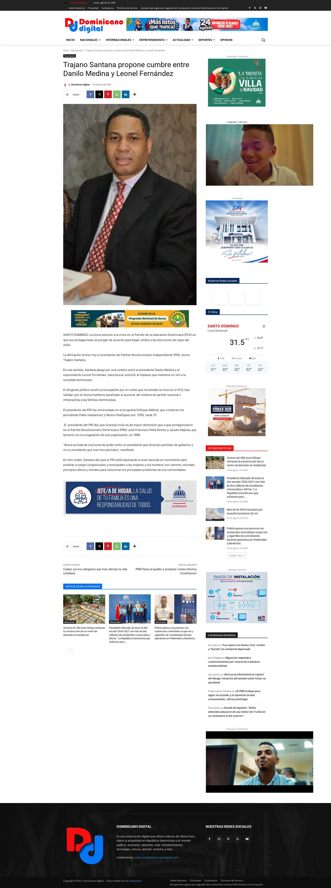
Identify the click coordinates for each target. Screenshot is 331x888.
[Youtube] (265, 8)
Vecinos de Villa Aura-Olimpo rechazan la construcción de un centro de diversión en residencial (84, 631)
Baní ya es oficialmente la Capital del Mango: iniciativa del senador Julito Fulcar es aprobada (236, 678)
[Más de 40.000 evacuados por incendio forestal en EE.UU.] (215, 514)
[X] (99, 94)
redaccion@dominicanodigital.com (156, 857)
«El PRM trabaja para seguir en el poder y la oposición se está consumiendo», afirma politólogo (234, 695)
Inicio (66, 50)
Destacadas (69, 622)
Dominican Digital (80, 84)
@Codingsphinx (133, 880)
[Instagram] (260, 8)
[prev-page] (65, 651)
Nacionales (77, 50)
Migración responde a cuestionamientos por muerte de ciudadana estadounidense (234, 661)
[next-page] (71, 651)
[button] (263, 39)
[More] (135, 94)
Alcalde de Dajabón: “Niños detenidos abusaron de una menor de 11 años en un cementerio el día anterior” (236, 711)
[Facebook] (249, 8)
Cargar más (235, 555)
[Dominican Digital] (65, 84)
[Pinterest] (108, 94)
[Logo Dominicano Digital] (94, 25)
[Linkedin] (125, 94)
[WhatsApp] (117, 94)
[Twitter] (255, 8)
